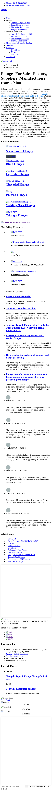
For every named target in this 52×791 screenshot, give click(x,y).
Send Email (5, 700)
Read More (10, 156)
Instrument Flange (15, 546)
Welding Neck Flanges (20, 205)
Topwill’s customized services (21, 688)
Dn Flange (12, 548)
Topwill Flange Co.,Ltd (20, 23)
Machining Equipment (20, 27)
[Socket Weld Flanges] (16, 146)
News (13, 52)
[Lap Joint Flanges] (16, 171)
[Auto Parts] (12, 252)
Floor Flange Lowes (15, 96)
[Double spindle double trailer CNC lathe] (28, 242)
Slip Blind (29, 96)
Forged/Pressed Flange (20, 25)
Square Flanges (17, 235)
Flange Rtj (12, 539)
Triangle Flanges (17, 215)
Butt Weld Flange (15, 552)
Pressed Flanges (16, 194)
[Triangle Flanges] (11, 212)
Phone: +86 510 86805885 (16, 3)
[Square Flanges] (16, 232)
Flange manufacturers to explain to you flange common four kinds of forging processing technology (26, 377)
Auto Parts (15, 255)
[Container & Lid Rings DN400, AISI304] (16, 261)
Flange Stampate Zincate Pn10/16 (21, 555)
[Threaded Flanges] (15, 181)
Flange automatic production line (19, 43)
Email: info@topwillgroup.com (18, 5)
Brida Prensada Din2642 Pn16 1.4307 (23, 541)
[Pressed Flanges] (9, 191)
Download (15, 50)
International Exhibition (18, 296)
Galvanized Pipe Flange (17, 550)
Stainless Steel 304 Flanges (19, 559)
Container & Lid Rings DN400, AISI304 (27, 265)
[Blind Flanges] (15, 161)
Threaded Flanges (17, 184)
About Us (10, 48)
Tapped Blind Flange (16, 557)
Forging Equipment (19, 29)
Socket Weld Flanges (19, 151)
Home (8, 18)
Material (9, 45)
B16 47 (11, 543)
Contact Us (10, 57)
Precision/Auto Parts (19, 36)
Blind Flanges (15, 164)
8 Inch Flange (38, 96)
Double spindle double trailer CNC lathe (27, 245)
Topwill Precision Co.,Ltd (21, 34)
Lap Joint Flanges (17, 174)
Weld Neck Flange (15, 561)
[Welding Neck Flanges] (18, 202)
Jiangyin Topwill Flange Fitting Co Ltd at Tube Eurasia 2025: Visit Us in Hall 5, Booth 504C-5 (27, 328)
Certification (16, 54)
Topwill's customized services (21, 308)
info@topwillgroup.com (15, 656)
